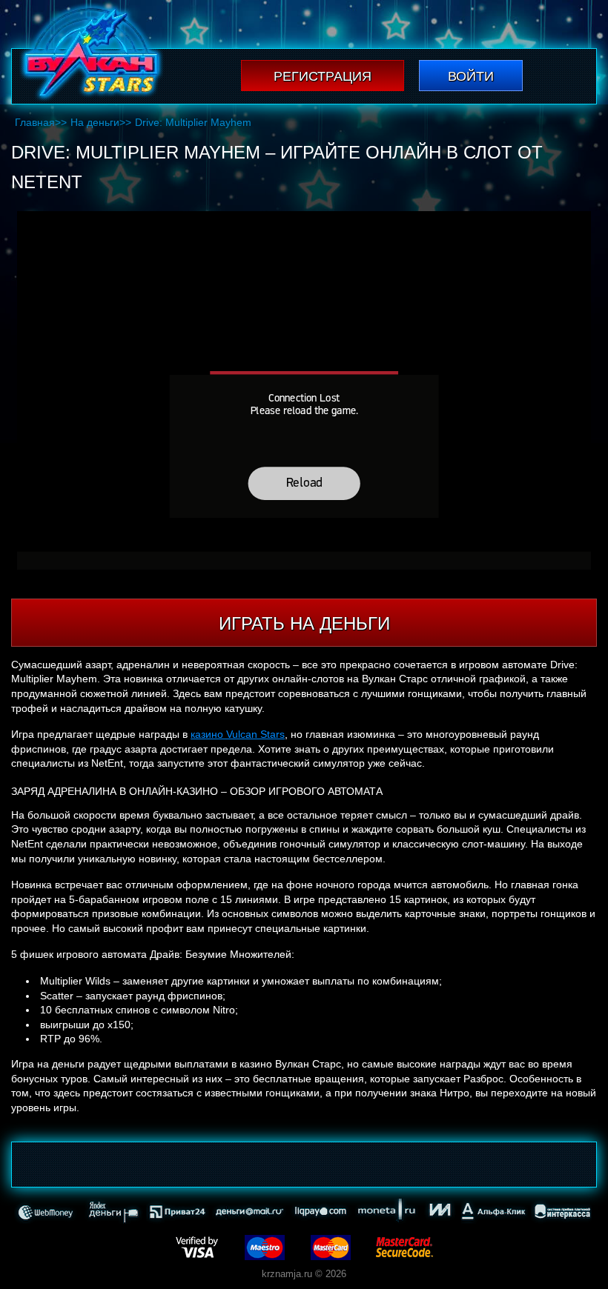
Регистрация (322, 76)
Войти (471, 76)
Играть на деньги (304, 623)
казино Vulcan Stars (238, 734)
